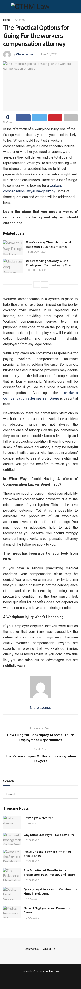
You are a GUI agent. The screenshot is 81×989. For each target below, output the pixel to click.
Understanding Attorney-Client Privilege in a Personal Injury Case (48, 263)
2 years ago (32, 823)
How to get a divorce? (38, 818)
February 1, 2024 (37, 252)
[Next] (44, 284)
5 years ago (32, 918)
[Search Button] (73, 794)
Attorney (20, 19)
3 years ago (32, 840)
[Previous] (36, 284)
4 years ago (32, 861)
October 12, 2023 (37, 270)
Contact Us (32, 949)
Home (6, 19)
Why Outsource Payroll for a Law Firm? (49, 835)
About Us (49, 949)
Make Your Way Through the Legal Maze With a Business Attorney (48, 244)
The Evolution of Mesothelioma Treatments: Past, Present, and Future (49, 872)
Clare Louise (24, 54)
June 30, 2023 (48, 54)
